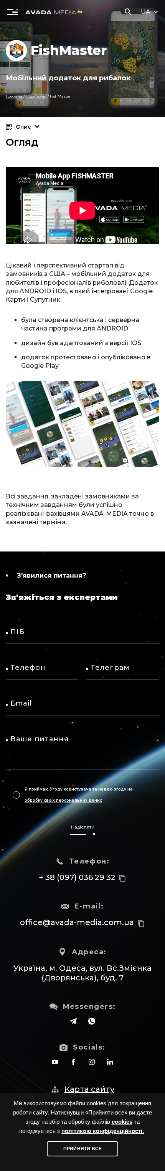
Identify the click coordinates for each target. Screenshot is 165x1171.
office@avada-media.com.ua (77, 922)
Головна (14, 96)
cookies (122, 1122)
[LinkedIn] (110, 1061)
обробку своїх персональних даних (63, 800)
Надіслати (82, 827)
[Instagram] (91, 1061)
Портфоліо (36, 96)
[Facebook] (73, 1061)
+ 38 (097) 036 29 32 (77, 877)
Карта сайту (89, 1089)
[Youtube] (54, 1061)
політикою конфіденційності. (102, 1131)
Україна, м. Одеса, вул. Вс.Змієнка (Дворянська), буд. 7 (82, 972)
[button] (12, 11)
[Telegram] (73, 1021)
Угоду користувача (70, 789)
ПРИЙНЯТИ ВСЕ (82, 1148)
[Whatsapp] (91, 1021)
